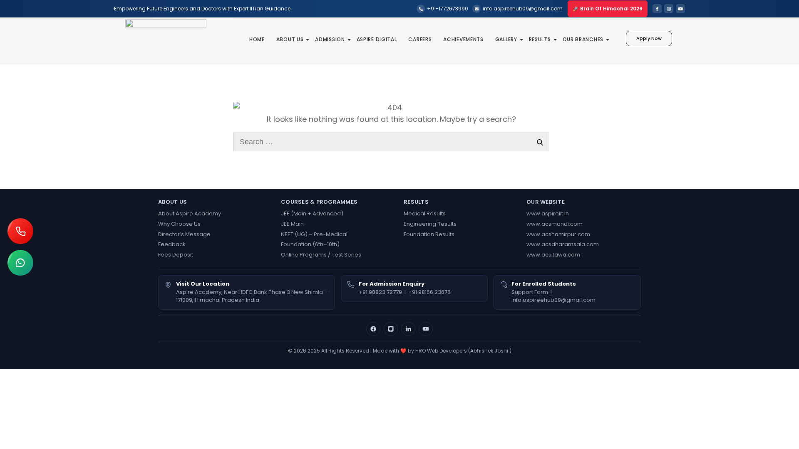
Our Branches (583, 39)
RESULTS (540, 39)
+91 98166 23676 (429, 292)
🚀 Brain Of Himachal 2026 (608, 8)
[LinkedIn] (408, 329)
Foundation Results (429, 234)
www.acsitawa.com (553, 255)
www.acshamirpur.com (558, 234)
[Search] (540, 142)
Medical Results (425, 213)
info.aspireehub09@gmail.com (553, 300)
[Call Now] (20, 231)
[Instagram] (391, 329)
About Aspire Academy (189, 213)
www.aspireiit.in (547, 213)
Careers (420, 39)
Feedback (172, 244)
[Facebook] (373, 329)
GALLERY (506, 39)
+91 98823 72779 (380, 292)
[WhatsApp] (20, 263)
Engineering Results (430, 224)
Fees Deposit (175, 255)
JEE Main (292, 224)
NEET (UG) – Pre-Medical (314, 234)
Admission (330, 39)
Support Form (529, 292)
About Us (290, 39)
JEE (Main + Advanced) (312, 213)
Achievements (463, 39)
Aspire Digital (377, 39)
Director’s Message (184, 234)
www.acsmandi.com (554, 224)
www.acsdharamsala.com (562, 244)
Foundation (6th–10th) (310, 244)
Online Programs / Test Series (321, 255)
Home (257, 39)
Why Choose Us (179, 224)
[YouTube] (426, 329)
